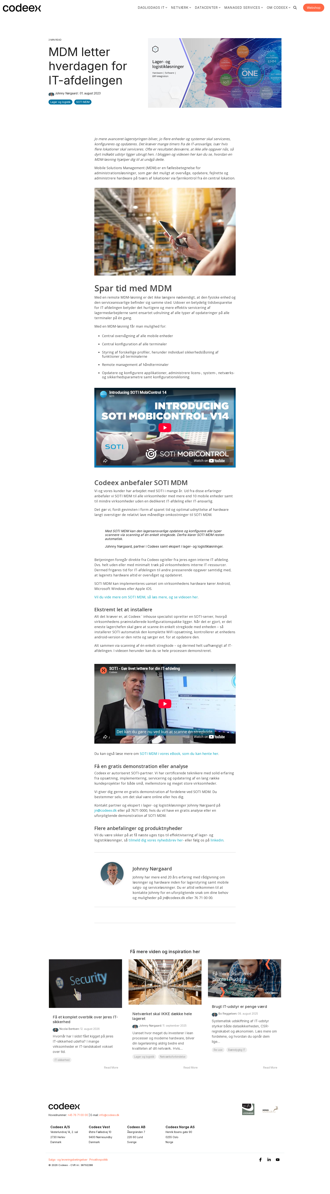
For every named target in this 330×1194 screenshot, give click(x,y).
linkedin (216, 840)
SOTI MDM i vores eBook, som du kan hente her (179, 753)
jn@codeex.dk (106, 810)
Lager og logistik (60, 102)
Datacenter (206, 8)
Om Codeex (277, 8)
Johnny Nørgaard (66, 93)
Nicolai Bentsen (69, 1028)
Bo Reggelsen (227, 1013)
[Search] (295, 8)
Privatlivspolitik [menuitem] (98, 1159)
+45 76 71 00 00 (78, 1115)
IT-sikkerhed (62, 1059)
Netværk (179, 8)
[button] (261, 1160)
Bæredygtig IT (236, 1049)
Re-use (218, 1049)
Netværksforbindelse (172, 1056)
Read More (111, 1067)
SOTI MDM (83, 102)
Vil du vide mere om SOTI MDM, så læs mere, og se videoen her (146, 597)
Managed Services (242, 8)
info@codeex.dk (109, 1115)
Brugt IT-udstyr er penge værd (239, 1006)
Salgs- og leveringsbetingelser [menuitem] (68, 1159)
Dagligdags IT (151, 8)
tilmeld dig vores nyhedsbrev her (156, 840)
